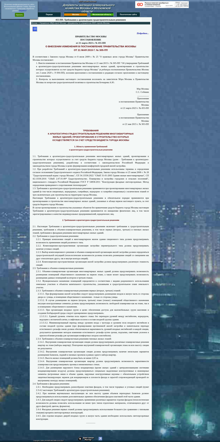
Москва (75, 14)
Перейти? (23, 11)
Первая (49, 14)
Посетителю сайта (128, 14)
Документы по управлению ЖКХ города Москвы (89, 23)
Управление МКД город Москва (52, 23)
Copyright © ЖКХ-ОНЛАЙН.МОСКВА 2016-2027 (48, 440)
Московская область (101, 14)
